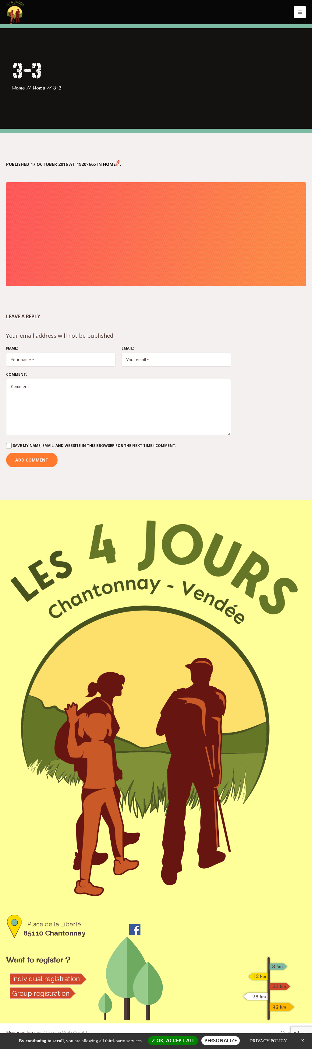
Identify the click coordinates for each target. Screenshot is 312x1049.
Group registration (40, 993)
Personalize (220, 1040)
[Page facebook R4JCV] (134, 928)
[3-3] (156, 234)
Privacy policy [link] (268, 1040)
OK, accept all (175, 1040)
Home (18, 88)
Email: (128, 348)
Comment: (16, 374)
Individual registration (46, 979)
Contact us (293, 1033)
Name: (12, 348)
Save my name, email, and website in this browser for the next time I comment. (94, 445)
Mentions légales (24, 1032)
